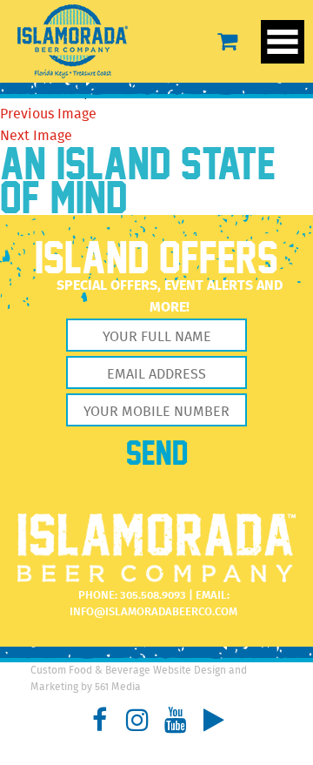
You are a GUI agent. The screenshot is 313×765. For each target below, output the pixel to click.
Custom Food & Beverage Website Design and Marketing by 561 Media (138, 678)
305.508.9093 (153, 595)
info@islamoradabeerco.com (153, 612)
